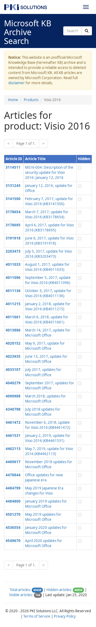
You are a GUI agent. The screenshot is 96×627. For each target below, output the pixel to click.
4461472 (13, 422)
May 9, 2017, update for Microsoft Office (45, 346)
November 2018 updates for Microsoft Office (48, 464)
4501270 (13, 514)
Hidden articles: (59, 589)
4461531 (13, 435)
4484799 (13, 488)
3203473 (13, 251)
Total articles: (20, 589)
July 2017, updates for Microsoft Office (43, 372)
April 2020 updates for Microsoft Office (43, 543)
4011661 (13, 317)
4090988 (13, 396)
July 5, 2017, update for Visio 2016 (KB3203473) (48, 254)
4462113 (13, 448)
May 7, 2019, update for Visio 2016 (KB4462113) (49, 451)
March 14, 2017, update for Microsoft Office (47, 333)
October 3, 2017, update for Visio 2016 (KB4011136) (48, 293)
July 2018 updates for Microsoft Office (42, 412)
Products (31, 99)
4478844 (13, 475)
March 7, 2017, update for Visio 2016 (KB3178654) (46, 214)
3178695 (13, 225)
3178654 (13, 211)
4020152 (13, 343)
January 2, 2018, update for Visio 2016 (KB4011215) (47, 306)
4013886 (13, 330)
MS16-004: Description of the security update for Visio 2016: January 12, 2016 (49, 172)
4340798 (13, 409)
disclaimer (16, 82)
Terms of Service (36, 616)
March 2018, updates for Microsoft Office (45, 399)
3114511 (13, 167)
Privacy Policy (65, 616)
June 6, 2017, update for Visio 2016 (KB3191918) (49, 241)
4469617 (13, 461)
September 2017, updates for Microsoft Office (49, 385)
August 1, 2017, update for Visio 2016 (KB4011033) (47, 267)
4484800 (13, 501)
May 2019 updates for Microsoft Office (43, 517)
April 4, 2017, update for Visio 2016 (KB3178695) (49, 228)
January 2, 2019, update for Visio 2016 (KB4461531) (47, 438)
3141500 (13, 198)
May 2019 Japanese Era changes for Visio (44, 491)
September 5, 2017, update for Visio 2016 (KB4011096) (48, 280)
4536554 (13, 527)
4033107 (13, 369)
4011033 (13, 264)
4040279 (13, 383)
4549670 (13, 540)
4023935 (13, 356)
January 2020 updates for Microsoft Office (46, 530)
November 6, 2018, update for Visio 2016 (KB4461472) (47, 425)
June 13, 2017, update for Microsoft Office (46, 359)
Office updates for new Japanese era (44, 477)
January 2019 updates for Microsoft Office (46, 504)
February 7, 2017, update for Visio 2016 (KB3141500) (49, 201)
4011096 (13, 277)
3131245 (13, 185)
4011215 (13, 303)
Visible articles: (21, 594)
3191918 (13, 238)
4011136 (13, 290)
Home (13, 99)
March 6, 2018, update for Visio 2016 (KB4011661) (46, 319)
